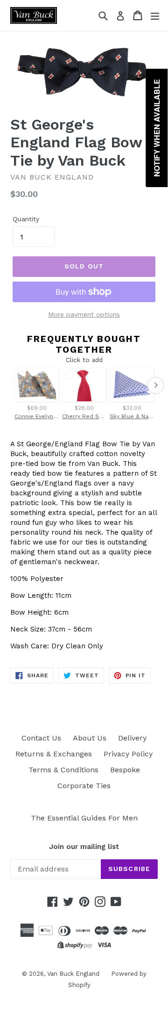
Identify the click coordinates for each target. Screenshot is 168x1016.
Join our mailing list (84, 846)
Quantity (26, 219)
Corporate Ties (84, 785)
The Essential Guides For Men (84, 817)
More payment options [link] (84, 314)
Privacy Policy (128, 753)
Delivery (132, 737)
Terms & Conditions (63, 769)
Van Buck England (73, 973)
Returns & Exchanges (53, 753)
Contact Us (41, 737)
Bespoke (125, 769)
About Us (89, 737)
